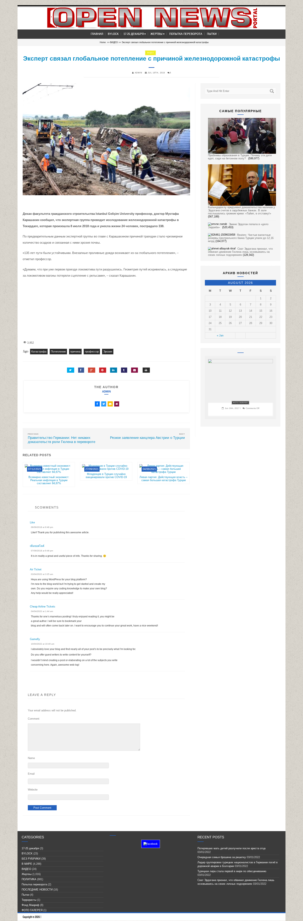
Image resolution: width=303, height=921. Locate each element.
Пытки (211, 34)
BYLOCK (113, 34)
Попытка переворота (185, 34)
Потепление (58, 351)
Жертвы (157, 34)
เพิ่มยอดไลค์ (37, 545)
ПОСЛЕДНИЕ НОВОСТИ (37, 889)
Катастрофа (38, 351)
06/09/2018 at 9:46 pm (42, 527)
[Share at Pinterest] (102, 370)
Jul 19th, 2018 (156, 73)
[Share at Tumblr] (124, 370)
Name (31, 758)
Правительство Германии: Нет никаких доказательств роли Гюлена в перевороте (62, 440)
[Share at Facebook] (81, 370)
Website (33, 789)
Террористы (29, 899)
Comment (33, 718)
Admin (106, 391)
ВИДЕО (114, 42)
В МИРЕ (27, 863)
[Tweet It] (70, 370)
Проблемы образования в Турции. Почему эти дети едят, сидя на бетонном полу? (240, 157)
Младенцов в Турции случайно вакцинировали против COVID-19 (106, 475)
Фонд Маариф (30, 905)
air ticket (35, 569)
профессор (92, 351)
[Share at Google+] (91, 370)
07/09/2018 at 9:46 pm (42, 551)
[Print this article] (146, 370)
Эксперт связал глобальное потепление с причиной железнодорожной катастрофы (151, 58)
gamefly (35, 639)
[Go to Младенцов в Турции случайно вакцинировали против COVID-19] (106, 470)
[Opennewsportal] (151, 17)
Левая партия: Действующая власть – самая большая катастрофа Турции (163, 479)
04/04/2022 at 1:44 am (42, 611)
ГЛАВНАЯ (97, 34)
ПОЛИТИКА (29, 879)
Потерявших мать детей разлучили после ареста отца (231, 848)
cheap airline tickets (42, 606)
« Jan (220, 335)
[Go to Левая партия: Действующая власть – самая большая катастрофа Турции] (163, 474)
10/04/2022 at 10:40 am (42, 644)
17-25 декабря (134, 34)
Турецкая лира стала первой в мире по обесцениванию (232, 871)
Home (103, 42)
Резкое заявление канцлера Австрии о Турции (147, 438)
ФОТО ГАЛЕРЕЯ (240, 403)
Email (31, 773)
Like (32, 522)
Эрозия (107, 351)
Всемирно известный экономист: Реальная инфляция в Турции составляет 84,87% (48, 480)
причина (75, 351)
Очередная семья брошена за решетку (221, 857)
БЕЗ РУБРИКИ (31, 858)
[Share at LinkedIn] (113, 370)
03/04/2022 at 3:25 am (42, 574)
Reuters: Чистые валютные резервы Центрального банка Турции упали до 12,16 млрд (241, 238)
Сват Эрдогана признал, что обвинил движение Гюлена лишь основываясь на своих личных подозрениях (240, 251)
